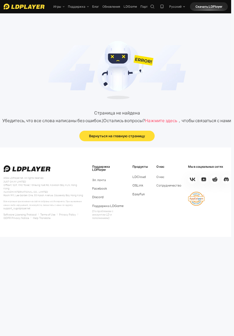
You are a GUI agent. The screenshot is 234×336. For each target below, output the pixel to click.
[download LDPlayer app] (162, 6)
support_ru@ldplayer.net (16, 208)
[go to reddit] (215, 179)
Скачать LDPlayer (209, 7)
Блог (95, 7)
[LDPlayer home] (24, 6)
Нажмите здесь (161, 120)
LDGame (130, 7)
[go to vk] (192, 179)
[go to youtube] (203, 179)
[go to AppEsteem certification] (196, 198)
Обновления (111, 7)
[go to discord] (226, 179)
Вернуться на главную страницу (117, 136)
